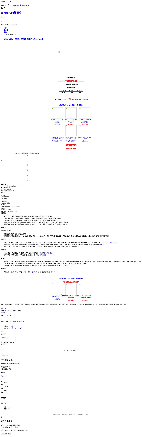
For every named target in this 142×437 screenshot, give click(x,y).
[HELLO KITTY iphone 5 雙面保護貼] (57, 118)
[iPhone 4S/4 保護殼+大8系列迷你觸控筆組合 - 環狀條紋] (84, 294)
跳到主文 (3, 17)
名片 (5, 32)
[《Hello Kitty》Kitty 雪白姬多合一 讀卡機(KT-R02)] (57, 293)
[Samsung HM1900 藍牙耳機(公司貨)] (84, 135)
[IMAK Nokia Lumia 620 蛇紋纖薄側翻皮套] (71, 294)
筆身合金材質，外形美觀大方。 (57, 140)
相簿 (5, 28)
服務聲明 (86, 414)
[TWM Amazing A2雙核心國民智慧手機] (71, 118)
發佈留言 (3, 344)
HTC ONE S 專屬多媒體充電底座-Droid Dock (23, 39)
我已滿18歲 (4, 433)
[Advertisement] (30, 45)
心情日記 (14, 24)
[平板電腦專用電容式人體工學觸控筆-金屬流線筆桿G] (57, 135)
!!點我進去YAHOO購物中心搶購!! (71, 105)
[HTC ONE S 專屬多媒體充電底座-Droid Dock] (27, 155)
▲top (2, 331)
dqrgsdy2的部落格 (11, 12)
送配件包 (71, 122)
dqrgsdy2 (3, 312)
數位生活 (13, 326)
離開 (9, 433)
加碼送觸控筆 (57, 122)
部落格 (6, 30)
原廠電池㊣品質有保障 (84, 122)
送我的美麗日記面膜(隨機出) (71, 140)
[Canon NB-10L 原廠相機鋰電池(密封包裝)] (84, 118)
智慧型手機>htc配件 (16, 328)
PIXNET (59, 414)
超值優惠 (84, 140)
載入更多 (3, 334)
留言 (15, 321)
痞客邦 (12, 321)
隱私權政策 (80, 414)
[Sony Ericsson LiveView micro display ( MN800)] (71, 135)
